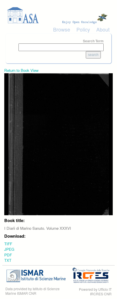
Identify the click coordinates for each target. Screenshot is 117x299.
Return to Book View (21, 70)
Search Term (93, 40)
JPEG (9, 249)
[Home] (58, 15)
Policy (83, 29)
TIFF (8, 243)
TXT (7, 260)
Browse (61, 29)
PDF (8, 255)
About (103, 29)
